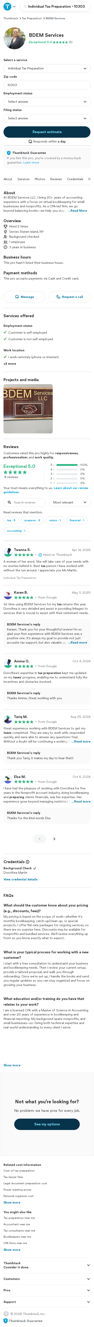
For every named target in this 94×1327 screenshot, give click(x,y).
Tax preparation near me (19, 1218)
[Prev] (39, 838)
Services (23, 179)
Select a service (15, 60)
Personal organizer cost (18, 1196)
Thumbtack (10, 18)
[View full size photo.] (28, 408)
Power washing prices (17, 1189)
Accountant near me (16, 1224)
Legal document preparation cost (25, 1183)
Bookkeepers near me (17, 1236)
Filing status (12, 110)
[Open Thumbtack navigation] (10, 6)
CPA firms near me (15, 1243)
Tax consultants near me (19, 1230)
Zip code (10, 77)
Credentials (75, 179)
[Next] (54, 838)
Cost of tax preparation (19, 1170)
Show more (11, 1202)
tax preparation (32, 18)
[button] (14, 38)
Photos (40, 179)
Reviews (56, 179)
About (7, 179)
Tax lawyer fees (13, 1177)
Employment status (17, 93)
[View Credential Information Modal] (27, 862)
